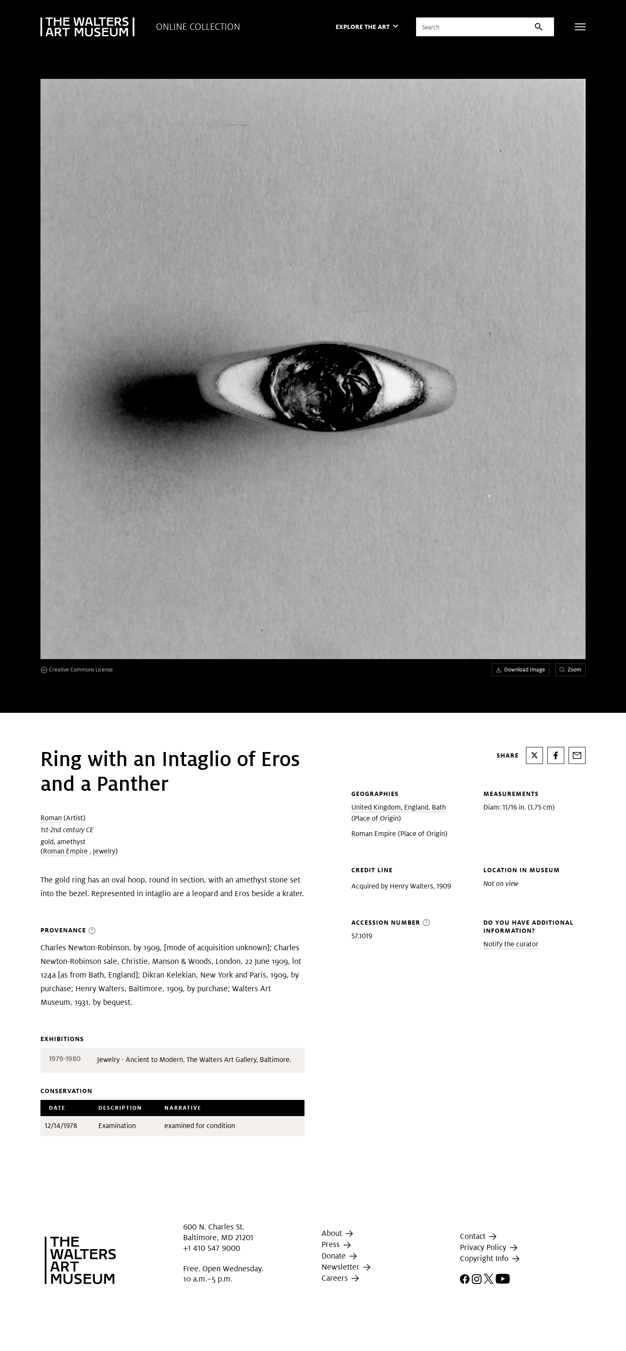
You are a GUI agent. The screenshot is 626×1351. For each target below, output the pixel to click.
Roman (51, 817)
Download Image (524, 669)
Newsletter (342, 1267)
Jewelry (104, 851)
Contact (474, 1236)
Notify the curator (510, 944)
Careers (336, 1278)
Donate (335, 1256)
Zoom (574, 669)
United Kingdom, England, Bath (398, 807)
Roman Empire (66, 851)
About (333, 1233)
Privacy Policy (484, 1247)
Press (332, 1244)
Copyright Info (485, 1258)
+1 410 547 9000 (211, 1248)
